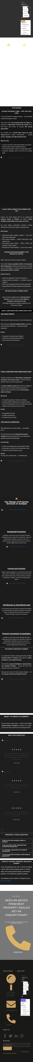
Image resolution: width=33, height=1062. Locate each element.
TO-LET (26, 15)
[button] (16, 841)
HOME (22, 2)
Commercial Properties (16, 568)
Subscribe (7, 1049)
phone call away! (6, 880)
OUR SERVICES (25, 6)
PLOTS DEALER (25, 9)
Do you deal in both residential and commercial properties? (14, 845)
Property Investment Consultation (16, 634)
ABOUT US (24, 4)
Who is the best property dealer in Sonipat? (14, 841)
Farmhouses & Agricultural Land (16, 605)
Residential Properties (16, 532)
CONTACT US (24, 17)
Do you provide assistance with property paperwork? (16, 855)
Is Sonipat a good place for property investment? (14, 850)
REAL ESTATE (25, 12)
